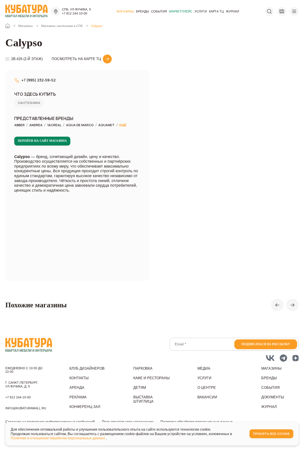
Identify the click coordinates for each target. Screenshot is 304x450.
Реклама (78, 397)
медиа (203, 368)
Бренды (142, 11)
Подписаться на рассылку (265, 344)
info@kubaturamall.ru (25, 408)
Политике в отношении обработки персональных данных (58, 438)
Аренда (76, 387)
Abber (19, 125)
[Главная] (7, 26)
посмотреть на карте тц (76, 59)
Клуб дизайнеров (87, 368)
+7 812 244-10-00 (74, 13)
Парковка (142, 368)
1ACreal (54, 125)
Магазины (125, 11)
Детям (139, 387)
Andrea (36, 125)
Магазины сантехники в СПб (62, 26)
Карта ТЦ (216, 11)
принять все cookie (271, 434)
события (270, 387)
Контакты (79, 378)
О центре (206, 387)
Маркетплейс (180, 11)
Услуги (201, 11)
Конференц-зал (84, 407)
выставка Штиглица (143, 399)
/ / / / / (70, 125)
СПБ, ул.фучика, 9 (76, 9)
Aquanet (106, 125)
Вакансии (207, 397)
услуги (204, 378)
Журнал (232, 11)
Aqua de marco (80, 125)
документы (272, 397)
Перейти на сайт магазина (42, 140)
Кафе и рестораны (151, 378)
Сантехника (29, 103)
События (159, 11)
